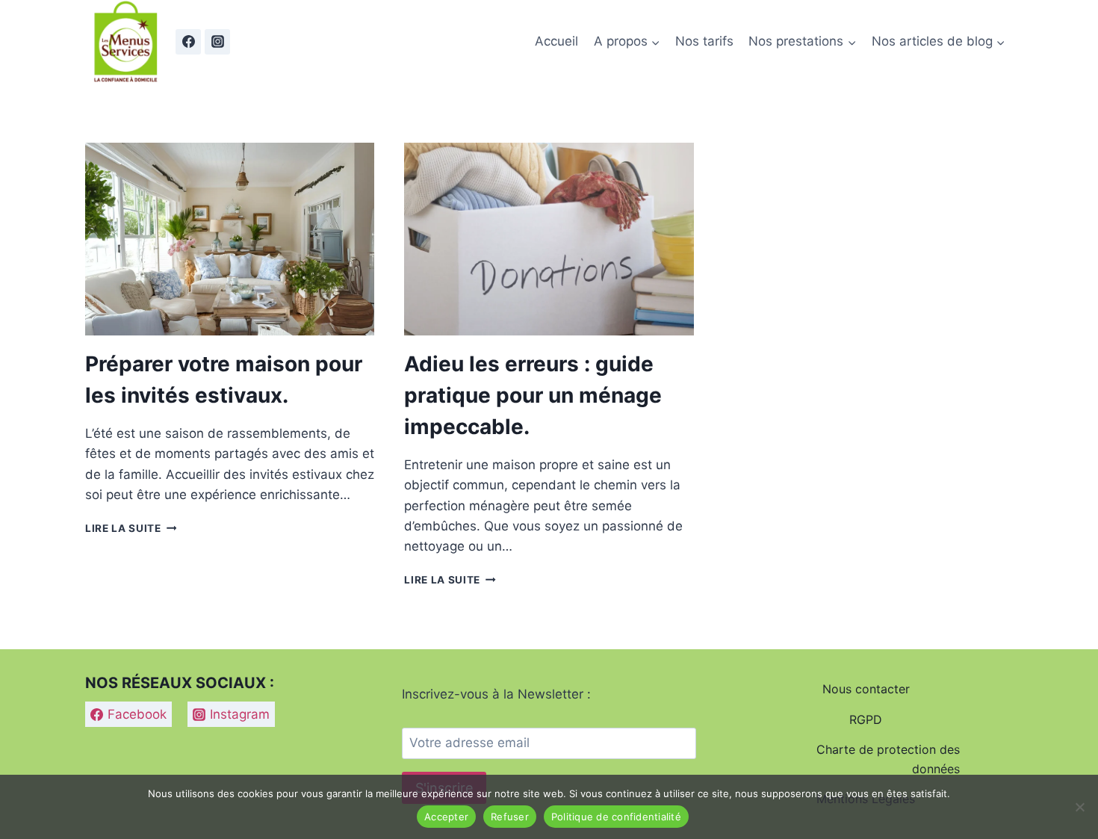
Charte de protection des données (888, 759)
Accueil (556, 41)
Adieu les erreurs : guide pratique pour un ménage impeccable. (533, 395)
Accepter (446, 817)
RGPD (865, 719)
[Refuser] (1079, 806)
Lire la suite (130, 528)
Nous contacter (866, 688)
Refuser (510, 817)
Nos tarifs (704, 41)
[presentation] (229, 239)
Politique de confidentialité (616, 817)
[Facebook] (188, 42)
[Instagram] (217, 42)
